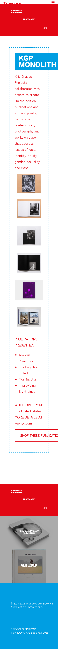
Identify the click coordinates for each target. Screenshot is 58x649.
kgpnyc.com (23, 423)
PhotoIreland (34, 607)
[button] (53, 2)
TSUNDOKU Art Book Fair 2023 (29, 632)
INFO (45, 28)
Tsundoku (12, 3)
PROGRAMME (29, 19)
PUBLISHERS (16, 10)
